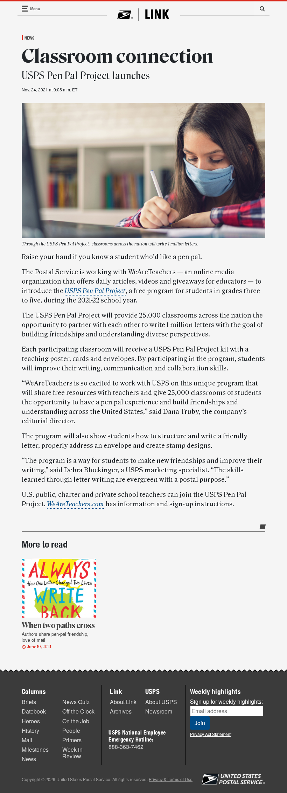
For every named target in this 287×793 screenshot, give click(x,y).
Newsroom (158, 711)
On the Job (75, 721)
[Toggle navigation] (25, 9)
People (71, 730)
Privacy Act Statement (210, 734)
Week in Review (72, 752)
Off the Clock (78, 711)
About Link (123, 702)
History (30, 730)
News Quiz (76, 702)
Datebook (34, 711)
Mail (27, 740)
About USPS (161, 702)
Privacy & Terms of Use (170, 779)
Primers (72, 740)
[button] (259, 8)
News (29, 38)
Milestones (35, 749)
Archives (121, 711)
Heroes (31, 721)
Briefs (29, 702)
